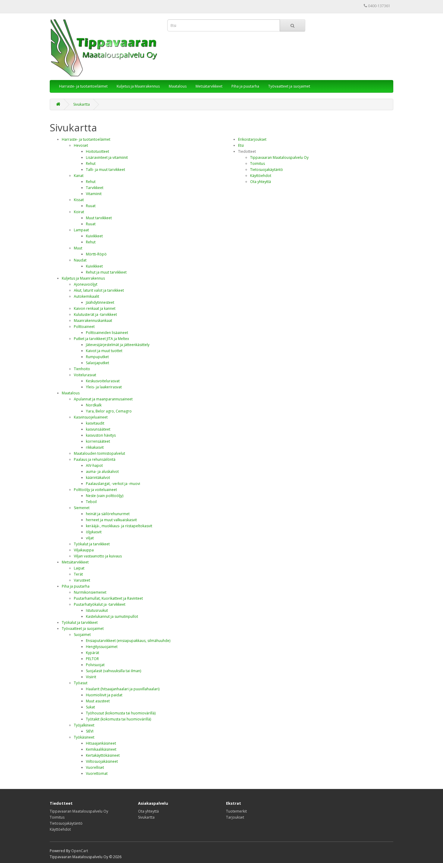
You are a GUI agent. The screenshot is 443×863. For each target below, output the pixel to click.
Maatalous (178, 86)
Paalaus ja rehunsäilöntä (94, 459)
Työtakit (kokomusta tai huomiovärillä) (118, 719)
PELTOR (92, 658)
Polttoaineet (84, 326)
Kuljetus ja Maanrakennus (138, 86)
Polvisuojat (95, 664)
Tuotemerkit (236, 811)
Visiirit (91, 676)
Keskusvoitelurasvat (103, 380)
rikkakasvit (95, 447)
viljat (90, 538)
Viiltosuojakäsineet (102, 761)
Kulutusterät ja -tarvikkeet (95, 314)
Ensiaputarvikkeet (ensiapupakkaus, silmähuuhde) (128, 640)
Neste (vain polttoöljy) (104, 495)
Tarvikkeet (94, 187)
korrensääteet (98, 441)
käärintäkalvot (98, 477)
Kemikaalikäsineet (101, 749)
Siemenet (82, 507)
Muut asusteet (98, 701)
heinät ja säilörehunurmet (108, 513)
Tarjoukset (235, 817)
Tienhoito (82, 368)
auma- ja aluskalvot (102, 471)
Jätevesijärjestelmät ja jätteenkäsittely (117, 344)
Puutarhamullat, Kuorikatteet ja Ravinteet (108, 598)
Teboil (91, 501)
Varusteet (82, 580)
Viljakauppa (84, 550)
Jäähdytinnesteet (100, 302)
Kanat (78, 175)
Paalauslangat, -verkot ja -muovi (113, 483)
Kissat (79, 199)
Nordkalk (94, 405)
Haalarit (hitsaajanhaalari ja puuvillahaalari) (122, 688)
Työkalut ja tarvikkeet (92, 544)
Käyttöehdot (260, 175)
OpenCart (79, 850)
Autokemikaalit (86, 296)
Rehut (91, 163)
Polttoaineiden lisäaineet (107, 332)
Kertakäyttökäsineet (103, 755)
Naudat (80, 260)
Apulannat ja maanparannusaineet (103, 399)
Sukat (90, 707)
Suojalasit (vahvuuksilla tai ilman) (113, 670)
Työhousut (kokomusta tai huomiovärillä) (121, 713)
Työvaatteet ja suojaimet (289, 86)
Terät (78, 574)
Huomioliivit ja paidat (104, 695)
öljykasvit (94, 531)
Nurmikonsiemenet (90, 592)
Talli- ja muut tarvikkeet (105, 169)
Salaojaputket (97, 362)
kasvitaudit (95, 423)
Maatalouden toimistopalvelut (99, 453)
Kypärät (92, 652)
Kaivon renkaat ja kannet (94, 308)
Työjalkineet (84, 725)
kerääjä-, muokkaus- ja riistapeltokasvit (119, 525)
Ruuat (91, 205)
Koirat (79, 211)
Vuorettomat (97, 773)
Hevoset (81, 145)
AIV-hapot (94, 465)
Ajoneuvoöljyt (85, 284)
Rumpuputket (97, 356)
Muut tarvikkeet (99, 217)
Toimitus (257, 163)
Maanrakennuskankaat (93, 320)
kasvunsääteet (98, 429)
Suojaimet (82, 634)
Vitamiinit (94, 193)
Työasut (80, 682)
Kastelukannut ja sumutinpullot (112, 616)
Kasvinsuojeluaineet (91, 417)
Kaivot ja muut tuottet (104, 350)
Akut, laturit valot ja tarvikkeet (99, 290)
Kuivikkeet (94, 236)
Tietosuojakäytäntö (266, 169)
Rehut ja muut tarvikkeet (106, 272)
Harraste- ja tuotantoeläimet (83, 86)
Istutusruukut (97, 610)
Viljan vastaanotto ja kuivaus (98, 556)
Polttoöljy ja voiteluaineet (95, 489)
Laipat (79, 568)
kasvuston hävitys (101, 435)
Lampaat (81, 230)
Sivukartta (81, 104)
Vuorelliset (95, 767)
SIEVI (89, 731)
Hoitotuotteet (97, 151)
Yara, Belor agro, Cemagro (109, 411)
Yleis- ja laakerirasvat (104, 387)
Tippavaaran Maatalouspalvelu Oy (279, 157)
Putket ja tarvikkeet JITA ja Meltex (101, 338)
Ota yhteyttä (260, 181)
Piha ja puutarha (245, 86)
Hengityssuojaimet (102, 646)
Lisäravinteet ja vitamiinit (107, 157)
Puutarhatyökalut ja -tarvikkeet (99, 604)
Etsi (241, 145)
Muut (78, 248)
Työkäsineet (84, 737)
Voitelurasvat (85, 374)
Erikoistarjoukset (252, 139)
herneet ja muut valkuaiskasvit (111, 519)
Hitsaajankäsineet (101, 743)
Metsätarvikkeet (209, 86)
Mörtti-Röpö (96, 254)
